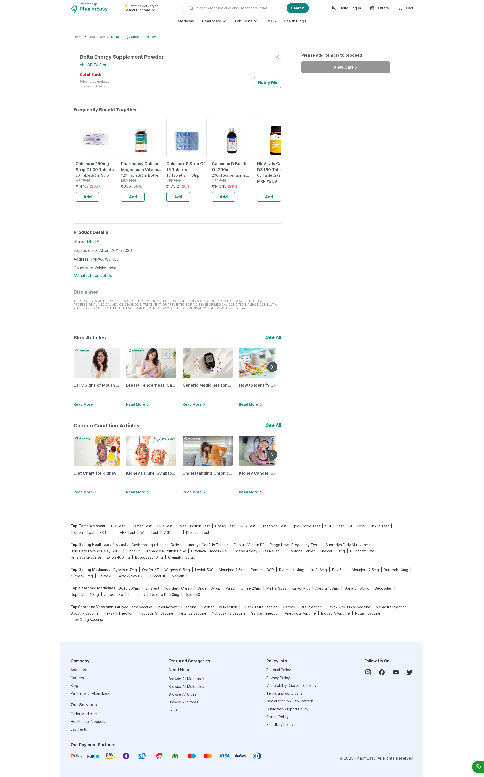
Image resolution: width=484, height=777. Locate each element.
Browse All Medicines (186, 679)
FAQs (173, 710)
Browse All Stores (183, 702)
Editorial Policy (278, 670)
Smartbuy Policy (279, 724)
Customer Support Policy (287, 709)
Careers (77, 678)
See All (273, 337)
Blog (74, 685)
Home (78, 37)
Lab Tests (244, 21)
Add (87, 196)
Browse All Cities (182, 694)
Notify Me (267, 82)
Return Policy (277, 717)
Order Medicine (84, 714)
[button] (245, 8)
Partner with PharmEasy (90, 693)
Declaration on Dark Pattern (289, 701)
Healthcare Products (88, 721)
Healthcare (211, 21)
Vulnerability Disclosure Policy (291, 685)
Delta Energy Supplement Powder (136, 37)
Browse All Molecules (186, 686)
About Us (78, 670)
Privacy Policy (278, 678)
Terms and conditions (284, 693)
